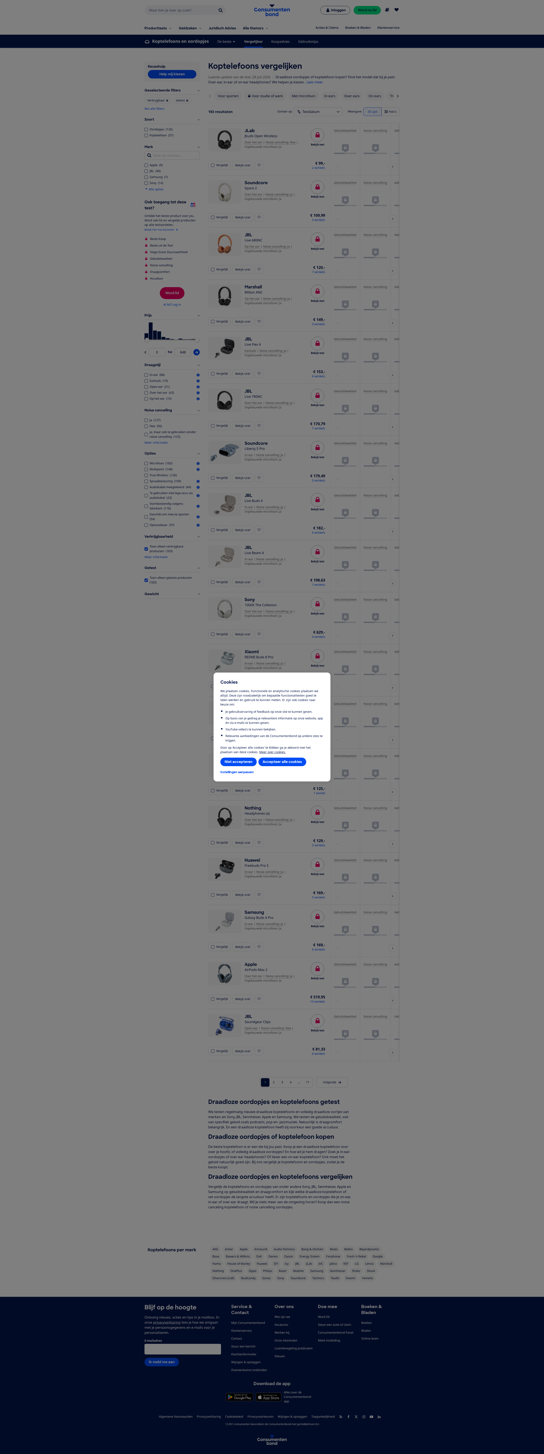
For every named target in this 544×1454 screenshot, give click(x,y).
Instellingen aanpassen (237, 772)
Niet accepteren (238, 762)
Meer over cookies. (272, 752)
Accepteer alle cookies (282, 762)
